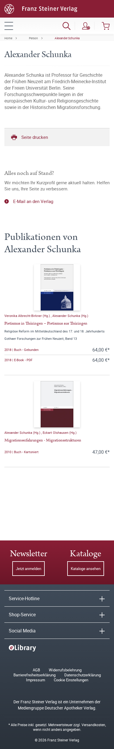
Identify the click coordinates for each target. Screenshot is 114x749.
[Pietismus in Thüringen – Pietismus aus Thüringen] (57, 287)
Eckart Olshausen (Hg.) (60, 432)
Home (8, 38)
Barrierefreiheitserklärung (34, 675)
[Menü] (9, 26)
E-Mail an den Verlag (33, 201)
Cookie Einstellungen (71, 680)
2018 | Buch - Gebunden (21, 349)
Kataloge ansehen (86, 568)
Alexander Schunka (67, 38)
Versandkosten (93, 724)
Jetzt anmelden (28, 568)
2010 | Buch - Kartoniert (21, 452)
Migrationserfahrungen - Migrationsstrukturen (42, 440)
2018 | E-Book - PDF (18, 360)
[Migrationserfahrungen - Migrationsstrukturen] (57, 404)
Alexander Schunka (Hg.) (70, 315)
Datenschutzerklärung (82, 675)
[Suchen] (66, 26)
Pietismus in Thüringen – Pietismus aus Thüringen (45, 323)
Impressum (35, 680)
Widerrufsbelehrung (65, 670)
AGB (36, 670)
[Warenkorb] (105, 26)
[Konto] (86, 26)
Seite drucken (34, 137)
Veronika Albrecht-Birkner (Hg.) (27, 315)
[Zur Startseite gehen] (40, 8)
